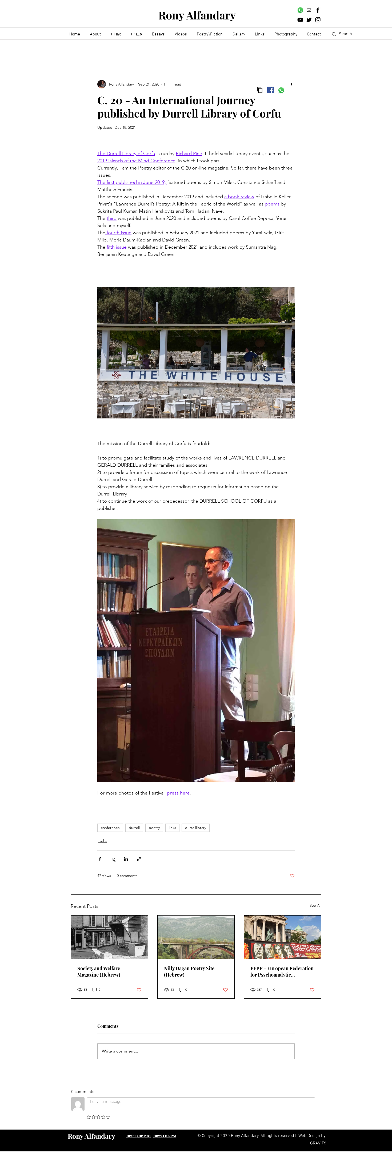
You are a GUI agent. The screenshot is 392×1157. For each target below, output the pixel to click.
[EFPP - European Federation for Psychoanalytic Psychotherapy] (282, 937)
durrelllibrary (195, 827)
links (172, 827)
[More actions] (291, 84)
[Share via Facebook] (99, 859)
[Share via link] (139, 859)
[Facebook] (317, 10)
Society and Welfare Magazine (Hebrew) (98, 971)
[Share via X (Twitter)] (112, 859)
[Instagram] (317, 19)
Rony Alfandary (197, 15)
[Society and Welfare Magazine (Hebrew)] (109, 937)
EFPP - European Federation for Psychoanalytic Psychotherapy (282, 971)
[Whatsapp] (300, 10)
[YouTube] (300, 19)
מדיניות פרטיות (138, 1135)
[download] (309, 10)
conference (110, 827)
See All (315, 905)
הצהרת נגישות (164, 1135)
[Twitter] (309, 19)
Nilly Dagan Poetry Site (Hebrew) (189, 971)
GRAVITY (318, 1143)
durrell (134, 827)
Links (102, 840)
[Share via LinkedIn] (126, 859)
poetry (154, 827)
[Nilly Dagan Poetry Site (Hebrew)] (196, 937)
